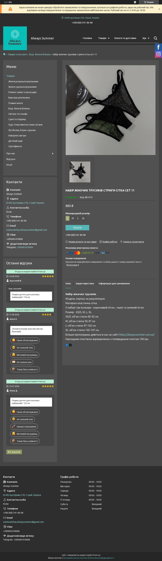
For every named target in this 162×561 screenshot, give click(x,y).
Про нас (10, 153)
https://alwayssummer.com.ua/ (136, 334)
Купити (77, 227)
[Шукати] (155, 38)
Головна (87, 38)
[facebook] (66, 345)
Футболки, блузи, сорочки (22, 130)
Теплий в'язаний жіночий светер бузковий (27, 330)
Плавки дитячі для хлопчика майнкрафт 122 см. (25, 401)
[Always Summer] (15, 38)
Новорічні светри (17, 135)
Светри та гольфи (17, 114)
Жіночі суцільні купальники (22, 87)
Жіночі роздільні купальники (23, 81)
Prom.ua (96, 555)
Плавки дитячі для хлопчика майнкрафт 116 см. (25, 295)
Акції (9, 164)
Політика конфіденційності (101, 558)
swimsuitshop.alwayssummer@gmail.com (26, 230)
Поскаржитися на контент (75, 558)
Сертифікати (15, 146)
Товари (102, 38)
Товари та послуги (17, 54)
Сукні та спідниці (17, 119)
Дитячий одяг (15, 141)
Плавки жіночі (15, 103)
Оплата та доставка (125, 38)
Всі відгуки (14, 452)
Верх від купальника (19, 97)
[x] (70, 345)
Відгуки (10, 159)
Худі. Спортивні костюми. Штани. (25, 124)
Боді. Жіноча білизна (39, 54)
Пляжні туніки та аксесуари (22, 92)
